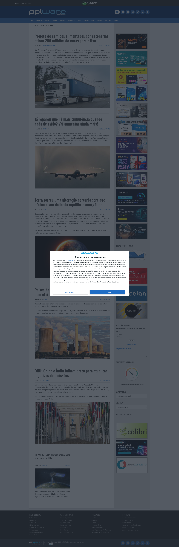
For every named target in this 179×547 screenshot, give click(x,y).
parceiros (71, 260)
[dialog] (89, 273)
